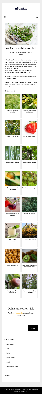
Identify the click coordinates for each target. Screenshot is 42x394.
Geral (7, 348)
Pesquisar (33, 328)
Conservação (10, 344)
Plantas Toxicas (11, 357)
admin (21, 55)
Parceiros (7, 376)
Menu (36, 17)
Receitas (8, 362)
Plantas (8, 353)
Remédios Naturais (12, 366)
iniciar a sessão (18, 313)
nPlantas (21, 8)
